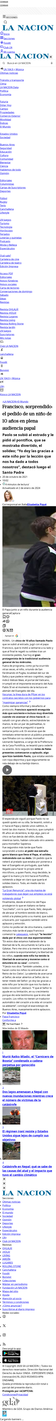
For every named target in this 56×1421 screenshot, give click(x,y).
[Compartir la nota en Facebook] (4, 630)
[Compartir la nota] (4, 621)
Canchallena (7, 209)
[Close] (4, 1179)
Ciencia (4, 166)
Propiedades (7, 112)
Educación (6, 151)
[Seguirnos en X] (4, 1326)
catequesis (22, 934)
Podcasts (5, 241)
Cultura (4, 155)
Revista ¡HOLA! (8, 313)
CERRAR (4, 2)
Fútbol (3, 198)
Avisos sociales (8, 284)
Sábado (4, 295)
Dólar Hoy (5, 105)
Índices (4, 123)
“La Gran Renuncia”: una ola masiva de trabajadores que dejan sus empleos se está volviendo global (27, 894)
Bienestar (5, 162)
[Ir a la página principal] (28, 29)
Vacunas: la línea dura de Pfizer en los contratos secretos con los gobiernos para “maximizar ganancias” (26, 698)
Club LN (8, 47)
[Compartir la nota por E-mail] (11, 630)
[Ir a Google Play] (11, 1355)
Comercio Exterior (10, 116)
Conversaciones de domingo (16, 291)
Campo (4, 108)
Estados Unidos (9, 134)
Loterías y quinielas (11, 237)
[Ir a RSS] (4, 1345)
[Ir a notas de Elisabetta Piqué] (28, 496)
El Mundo (22, 401)
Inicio (7, 34)
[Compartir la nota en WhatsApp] (8, 621)
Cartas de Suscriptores (13, 187)
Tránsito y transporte (12, 80)
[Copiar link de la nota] (4, 626)
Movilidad (5, 119)
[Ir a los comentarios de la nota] (8, 617)
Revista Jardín (7, 327)
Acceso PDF (6, 273)
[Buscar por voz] (52, 63)
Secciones (9, 38)
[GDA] (11, 1405)
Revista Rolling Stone (12, 323)
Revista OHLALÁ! (9, 309)
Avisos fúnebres (9, 280)
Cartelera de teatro (11, 262)
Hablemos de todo (10, 169)
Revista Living (7, 320)
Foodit (7, 43)
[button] (28, 225)
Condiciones (9, 1394)
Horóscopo (6, 230)
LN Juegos (5, 219)
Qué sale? (5, 255)
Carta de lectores (9, 288)
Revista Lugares (9, 316)
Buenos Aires (7, 144)
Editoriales (6, 180)
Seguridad (6, 148)
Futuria (4, 101)
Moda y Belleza (8, 245)
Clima (3, 83)
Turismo (4, 223)
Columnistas (7, 184)
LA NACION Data (9, 87)
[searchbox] (26, 63)
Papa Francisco (10, 1016)
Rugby (3, 202)
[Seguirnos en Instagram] (4, 1335)
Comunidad (6, 159)
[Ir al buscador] (5, 22)
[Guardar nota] (4, 617)
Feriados (5, 234)
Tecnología (6, 227)
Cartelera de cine (9, 259)
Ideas (3, 298)
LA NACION (9, 401)
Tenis (3, 205)
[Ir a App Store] (11, 1362)
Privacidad (22, 1394)
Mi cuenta (9, 52)
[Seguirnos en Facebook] (4, 1317)
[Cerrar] (51, 57)
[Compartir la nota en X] (8, 630)
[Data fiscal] (4, 1415)
